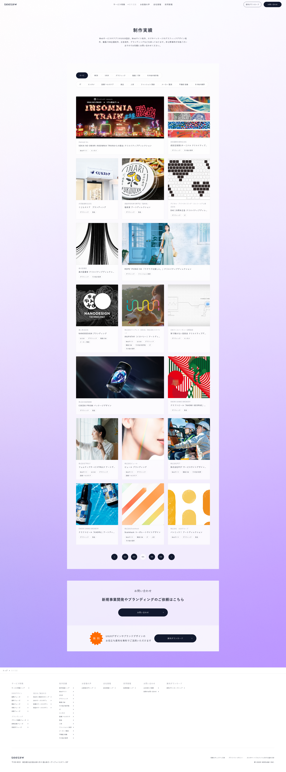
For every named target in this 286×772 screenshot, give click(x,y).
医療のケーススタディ (40, 704)
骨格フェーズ (16, 707)
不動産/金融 (63, 734)
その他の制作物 (64, 706)
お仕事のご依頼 (149, 688)
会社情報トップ (108, 688)
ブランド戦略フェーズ (19, 720)
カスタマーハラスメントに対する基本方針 (260, 757)
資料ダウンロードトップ (175, 688)
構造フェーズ (16, 704)
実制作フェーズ (17, 727)
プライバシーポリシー (236, 757)
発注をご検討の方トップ (41, 697)
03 (134, 557)
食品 (60, 720)
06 (161, 557)
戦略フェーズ (16, 697)
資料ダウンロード (174, 683)
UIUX (61, 695)
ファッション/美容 (65, 727)
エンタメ (62, 713)
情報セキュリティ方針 (218, 757)
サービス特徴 (119, 4)
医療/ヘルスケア (64, 716)
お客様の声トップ (87, 688)
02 (125, 557)
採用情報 (169, 4)
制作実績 (133, 4)
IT (60, 709)
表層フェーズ (16, 711)
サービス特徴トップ (18, 688)
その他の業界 (63, 738)
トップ (5, 670)
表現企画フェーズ (17, 723)
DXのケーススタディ (40, 700)
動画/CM (62, 702)
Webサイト (63, 691)
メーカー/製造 (64, 731)
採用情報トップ (128, 688)
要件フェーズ (16, 700)
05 (152, 557)
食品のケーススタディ (40, 707)
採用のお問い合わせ (150, 691)
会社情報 (157, 4)
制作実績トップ (64, 688)
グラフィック (63, 698)
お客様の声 (145, 4)
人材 (60, 723)
